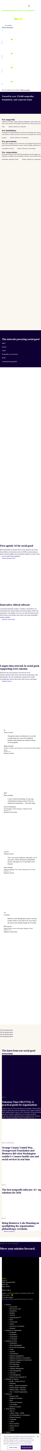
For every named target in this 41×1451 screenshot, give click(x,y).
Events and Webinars (16, 1402)
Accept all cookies (27, 1447)
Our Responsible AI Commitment (20, 1415)
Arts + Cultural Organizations (18, 1392)
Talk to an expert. (25, 90)
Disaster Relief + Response (18, 1387)
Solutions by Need (11, 1341)
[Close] (38, 1436)
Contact (12, 1428)
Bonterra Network (15, 1417)
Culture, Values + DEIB (17, 1413)
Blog (11, 1400)
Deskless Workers (15, 1362)
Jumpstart (12, 1328)
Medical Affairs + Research (18, 1389)
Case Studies (13, 1404)
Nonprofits (13, 1332)
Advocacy (13, 1373)
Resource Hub (14, 1396)
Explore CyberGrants (8, 619)
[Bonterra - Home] (10, 13)
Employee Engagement (17, 1356)
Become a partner (6, 1295)
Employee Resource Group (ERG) (20, 1358)
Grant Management (15, 1370)
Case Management (15, 1375)
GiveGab (12, 1315)
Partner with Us (14, 1426)
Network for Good (15, 1309)
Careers (12, 1421)
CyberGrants (13, 1322)
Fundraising (13, 1343)
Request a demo (7, 1251)
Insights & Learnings (16, 1398)
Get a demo (8, 25)
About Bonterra (10, 1409)
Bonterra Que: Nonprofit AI (18, 1377)
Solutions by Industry (12, 1379)
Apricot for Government (17, 1326)
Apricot (12, 1324)
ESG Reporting (14, 1364)
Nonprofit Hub (15, 1317)
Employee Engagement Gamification (21, 1360)
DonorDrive (13, 1311)
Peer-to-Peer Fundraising (17, 1347)
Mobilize (12, 1313)
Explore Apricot (7, 681)
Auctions (12, 1351)
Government (13, 1339)
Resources (9, 1394)
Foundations (13, 1334)
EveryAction (13, 1307)
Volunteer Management (17, 1368)
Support (8, 1432)
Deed (11, 1320)
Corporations (13, 1337)
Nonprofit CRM (14, 1366)
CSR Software (14, 1353)
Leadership (13, 1419)
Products (8, 1304)
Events (12, 1349)
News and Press (14, 1423)
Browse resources (9, 1231)
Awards (12, 1430)
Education (13, 1383)
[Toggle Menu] (36, 6)
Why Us (12, 1411)
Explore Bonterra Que (8, 558)
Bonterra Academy (15, 1407)
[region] (20, 1442)
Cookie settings (13, 1447)
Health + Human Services (17, 1381)
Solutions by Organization (13, 1330)
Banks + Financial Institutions (18, 1385)
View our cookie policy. (25, 1443)
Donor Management (16, 1345)
